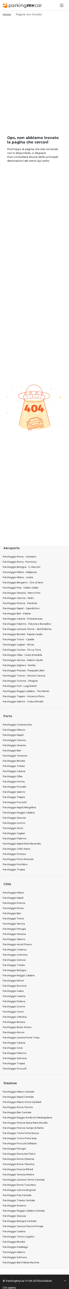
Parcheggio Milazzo (14, 729)
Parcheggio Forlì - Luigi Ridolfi (20, 686)
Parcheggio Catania (14, 771)
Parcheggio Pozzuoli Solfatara (20, 1143)
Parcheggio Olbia (12, 776)
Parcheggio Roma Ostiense (18, 1159)
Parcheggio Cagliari (14, 833)
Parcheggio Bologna (14, 970)
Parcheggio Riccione (14, 985)
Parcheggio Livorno (14, 823)
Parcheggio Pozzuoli (14, 802)
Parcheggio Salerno (14, 792)
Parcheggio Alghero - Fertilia (19, 665)
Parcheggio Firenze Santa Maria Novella (25, 1122)
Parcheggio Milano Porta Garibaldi (22, 1102)
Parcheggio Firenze (14, 903)
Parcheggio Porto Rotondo (18, 859)
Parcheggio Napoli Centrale (18, 1096)
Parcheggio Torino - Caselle (18, 639)
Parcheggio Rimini (13, 980)
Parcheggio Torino (13, 918)
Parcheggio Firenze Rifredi (18, 1169)
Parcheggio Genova (14, 740)
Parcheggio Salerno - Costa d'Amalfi (23, 701)
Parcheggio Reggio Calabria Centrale (24, 1210)
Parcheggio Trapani (14, 797)
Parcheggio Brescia (14, 1022)
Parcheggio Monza (13, 1032)
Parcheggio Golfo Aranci (16, 848)
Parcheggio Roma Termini (18, 1107)
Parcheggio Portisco (14, 854)
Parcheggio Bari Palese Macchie (21, 1262)
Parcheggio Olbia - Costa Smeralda (22, 655)
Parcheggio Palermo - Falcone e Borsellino (27, 624)
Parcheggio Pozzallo (14, 786)
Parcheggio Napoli (13, 735)
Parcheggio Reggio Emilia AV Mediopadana (27, 1117)
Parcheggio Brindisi (14, 760)
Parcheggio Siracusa (14, 817)
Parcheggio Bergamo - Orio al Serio (23, 582)
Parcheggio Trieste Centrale (19, 1200)
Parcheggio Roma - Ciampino (19, 556)
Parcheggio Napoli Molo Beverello (22, 843)
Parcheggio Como (13, 1011)
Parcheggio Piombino (15, 864)
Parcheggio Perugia (14, 928)
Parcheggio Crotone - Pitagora (20, 680)
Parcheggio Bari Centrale (17, 1112)
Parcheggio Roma (13, 908)
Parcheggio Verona (14, 923)
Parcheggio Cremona (15, 954)
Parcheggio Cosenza (14, 949)
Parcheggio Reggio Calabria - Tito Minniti (26, 691)
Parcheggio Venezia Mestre (18, 1174)
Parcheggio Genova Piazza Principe (23, 1226)
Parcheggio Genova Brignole (19, 1190)
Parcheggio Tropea (14, 869)
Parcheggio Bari (12, 750)
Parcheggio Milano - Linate (18, 577)
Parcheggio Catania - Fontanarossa (22, 618)
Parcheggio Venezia (14, 745)
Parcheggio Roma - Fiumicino (20, 561)
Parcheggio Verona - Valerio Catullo (23, 660)
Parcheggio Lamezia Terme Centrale (24, 1179)
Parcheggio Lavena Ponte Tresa (21, 1037)
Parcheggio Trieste (14, 766)
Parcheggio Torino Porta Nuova (21, 1133)
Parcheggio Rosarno (14, 1205)
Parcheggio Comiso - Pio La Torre (22, 649)
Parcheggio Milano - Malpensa (20, 572)
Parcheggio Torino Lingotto (18, 1236)
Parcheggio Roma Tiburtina (18, 1164)
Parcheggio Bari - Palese (17, 613)
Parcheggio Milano (13, 892)
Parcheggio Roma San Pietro (19, 1153)
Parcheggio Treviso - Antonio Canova (24, 675)
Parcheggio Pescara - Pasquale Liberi (24, 670)
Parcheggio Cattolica (15, 1016)
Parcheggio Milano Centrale (18, 1091)
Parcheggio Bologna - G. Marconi (21, 567)
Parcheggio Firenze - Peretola (20, 603)
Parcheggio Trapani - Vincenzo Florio (24, 696)
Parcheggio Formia (14, 781)
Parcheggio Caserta (14, 996)
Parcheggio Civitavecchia (17, 724)
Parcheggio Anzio (13, 828)
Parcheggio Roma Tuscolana (19, 1184)
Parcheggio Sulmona (15, 1058)
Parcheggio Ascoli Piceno (17, 944)
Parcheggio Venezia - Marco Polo (21, 592)
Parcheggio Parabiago (15, 1247)
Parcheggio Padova (14, 1001)
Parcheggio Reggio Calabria (19, 812)
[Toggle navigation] (61, 5)
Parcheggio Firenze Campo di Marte (23, 1128)
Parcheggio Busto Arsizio (17, 1027)
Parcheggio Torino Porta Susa (20, 1138)
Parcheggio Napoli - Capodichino (21, 608)
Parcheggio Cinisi (13, 1048)
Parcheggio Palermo (14, 838)
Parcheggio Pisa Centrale (17, 1195)
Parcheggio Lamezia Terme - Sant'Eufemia (27, 629)
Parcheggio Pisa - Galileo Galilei (20, 587)
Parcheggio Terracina (15, 755)
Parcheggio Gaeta (13, 991)
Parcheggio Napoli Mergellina (19, 807)
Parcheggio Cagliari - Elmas (18, 644)
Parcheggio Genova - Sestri (18, 598)
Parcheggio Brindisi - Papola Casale (23, 634)
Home (7, 14)
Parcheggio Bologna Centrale (19, 1221)
